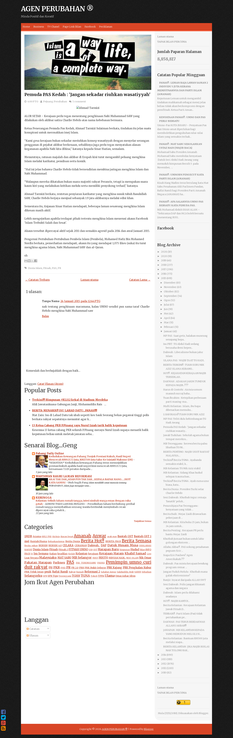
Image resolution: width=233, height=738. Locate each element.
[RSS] (3, 728)
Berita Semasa (136, 540)
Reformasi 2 (92, 571)
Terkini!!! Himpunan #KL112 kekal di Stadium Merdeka (70, 399)
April (167, 318)
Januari (168, 331)
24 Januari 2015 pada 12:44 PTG (80, 301)
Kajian (53, 553)
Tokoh (94, 576)
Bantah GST (125, 536)
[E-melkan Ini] (26, 260)
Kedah (71, 553)
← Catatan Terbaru (37, 279)
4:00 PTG (32, 101)
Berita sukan (31, 545)
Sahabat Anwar (108, 572)
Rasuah (80, 572)
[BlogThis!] (29, 260)
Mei (166, 313)
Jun (166, 309)
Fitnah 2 (63, 549)
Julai (166, 304)
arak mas (112, 536)
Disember (170, 282)
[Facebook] (3, 712)
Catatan (34, 629)
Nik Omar (145, 557)
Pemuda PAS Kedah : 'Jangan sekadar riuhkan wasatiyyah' (87, 94)
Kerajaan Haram (111, 553)
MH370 (103, 557)
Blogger (203, 713)
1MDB (28, 536)
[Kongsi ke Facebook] (35, 260)
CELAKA (68, 545)
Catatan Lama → (139, 279)
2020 (164, 256)
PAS (54, 268)
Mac (166, 322)
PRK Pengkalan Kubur (137, 567)
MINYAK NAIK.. (117, 557)
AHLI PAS (47, 536)
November (170, 287)
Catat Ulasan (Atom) (50, 383)
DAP (103, 545)
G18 (91, 549)
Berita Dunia (72, 541)
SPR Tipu (53, 575)
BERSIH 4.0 (55, 545)
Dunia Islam (35, 268)
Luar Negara (31, 557)
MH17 (95, 558)
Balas (45, 316)
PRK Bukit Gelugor (95, 567)
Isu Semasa (41, 553)
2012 (163, 663)
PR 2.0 (74, 567)
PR (59, 268)
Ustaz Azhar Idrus (125, 575)
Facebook (90, 26)
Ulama (110, 576)
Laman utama (89, 279)
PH (51, 567)
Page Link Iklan (72, 26)
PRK (81, 567)
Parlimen (59, 562)
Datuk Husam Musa (122, 545)
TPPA (101, 575)
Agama (37, 536)
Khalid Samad (135, 553)
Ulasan (33, 635)
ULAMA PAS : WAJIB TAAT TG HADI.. (184, 360)
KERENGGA (44, 497)
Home (26, 26)
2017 (163, 269)
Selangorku (33, 576)
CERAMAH (81, 545)
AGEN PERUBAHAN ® (57, 9)
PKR (56, 567)
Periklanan (105, 26)
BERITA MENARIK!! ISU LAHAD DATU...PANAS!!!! (64, 410)
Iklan (142, 549)
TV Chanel (53, 26)
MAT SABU (64, 557)
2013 (163, 659)
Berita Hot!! (92, 540)
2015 (163, 278)
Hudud (134, 549)
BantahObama (38, 541)
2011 (163, 668)
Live (149, 553)
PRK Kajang (114, 567)
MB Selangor (82, 557)
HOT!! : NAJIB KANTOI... (176, 600)
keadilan (62, 553)
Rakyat (72, 572)
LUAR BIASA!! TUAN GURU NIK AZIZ (184, 414)
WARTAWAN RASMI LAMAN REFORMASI (64, 476)
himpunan (125, 549)
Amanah (82, 535)
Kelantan (81, 553)
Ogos (167, 300)
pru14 (47, 571)
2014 (163, 654)
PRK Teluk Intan (34, 571)
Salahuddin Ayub (125, 572)
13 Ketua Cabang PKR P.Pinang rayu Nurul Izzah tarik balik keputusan (79, 425)
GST (95, 549)
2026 (164, 251)
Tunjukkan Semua (142, 521)
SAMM (137, 572)
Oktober (169, 291)
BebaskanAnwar (56, 541)
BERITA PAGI (113, 541)
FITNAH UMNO (78, 549)
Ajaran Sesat (66, 536)
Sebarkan (146, 572)
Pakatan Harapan (38, 562)
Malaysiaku (48, 557)
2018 (163, 264)
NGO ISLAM (132, 558)
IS (32, 553)
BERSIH (43, 545)
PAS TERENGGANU (86, 562)
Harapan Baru (108, 549)
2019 (163, 260)
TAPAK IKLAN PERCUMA (172, 41)
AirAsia (56, 536)
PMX (63, 567)
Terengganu (65, 576)
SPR (45, 576)
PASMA (101, 562)
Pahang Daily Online (50, 453)
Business (38, 26)
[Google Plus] (3, 723)
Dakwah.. (94, 545)
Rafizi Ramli (60, 571)
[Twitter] (3, 717)
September (170, 295)
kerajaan (93, 553)
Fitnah (47, 268)
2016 (163, 273)
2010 (163, 672)
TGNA (85, 576)
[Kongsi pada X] (32, 260)
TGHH (76, 575)
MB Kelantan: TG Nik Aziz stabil (182, 468)
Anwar (99, 535)
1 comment (79, 101)
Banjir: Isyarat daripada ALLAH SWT (184, 579)
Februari (169, 326)
